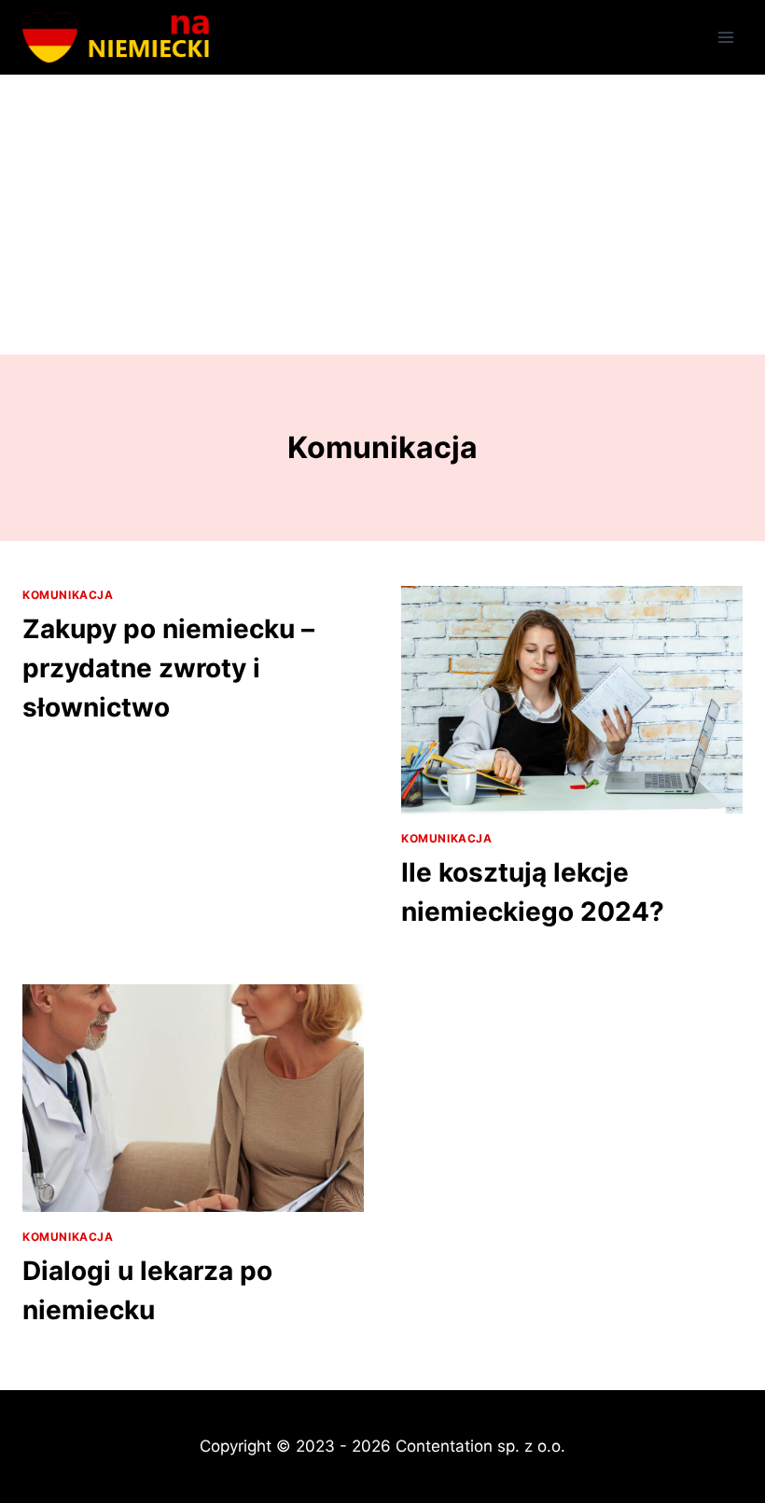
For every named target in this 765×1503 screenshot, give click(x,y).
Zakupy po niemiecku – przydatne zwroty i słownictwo (168, 668)
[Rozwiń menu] (725, 36)
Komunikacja (68, 595)
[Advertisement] (382, 214)
